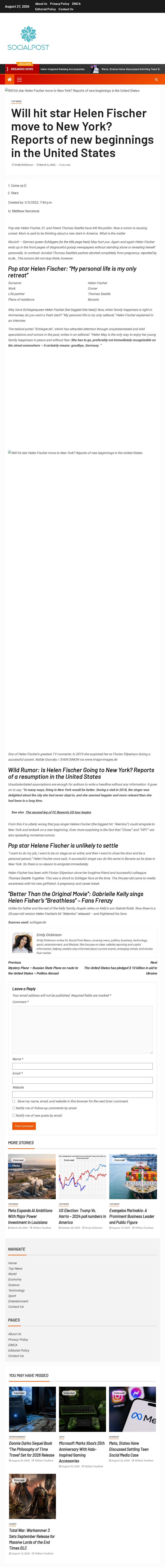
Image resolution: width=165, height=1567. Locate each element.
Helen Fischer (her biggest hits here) (70, 310)
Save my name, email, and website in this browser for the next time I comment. (72, 1101)
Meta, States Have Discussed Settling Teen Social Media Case (119, 69)
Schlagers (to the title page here (66, 242)
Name (17, 1059)
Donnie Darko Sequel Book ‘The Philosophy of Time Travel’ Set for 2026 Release (31, 1448)
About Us (41, 3)
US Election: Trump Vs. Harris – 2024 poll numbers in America (82, 1216)
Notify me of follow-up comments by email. (46, 1108)
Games (12, 1524)
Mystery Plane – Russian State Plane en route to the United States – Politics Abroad (43, 968)
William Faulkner (42, 1227)
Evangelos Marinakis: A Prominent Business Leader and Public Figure (131, 1216)
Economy (14, 1279)
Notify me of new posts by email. (39, 1115)
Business (114, 1437)
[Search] (156, 79)
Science (13, 1285)
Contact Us (66, 9)
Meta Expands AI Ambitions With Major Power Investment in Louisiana (30, 1216)
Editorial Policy (45, 9)
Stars (15, 193)
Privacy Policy (59, 3)
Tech (61, 1437)
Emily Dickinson (24, 164)
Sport (12, 1296)
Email (17, 1073)
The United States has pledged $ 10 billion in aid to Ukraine (120, 968)
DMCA (76, 3)
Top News (16, 101)
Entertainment (18, 1301)
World (12, 1274)
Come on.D (18, 186)
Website (18, 1087)
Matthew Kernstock (25, 211)
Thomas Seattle (19, 878)
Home (12, 1263)
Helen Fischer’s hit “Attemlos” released (63, 914)
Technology (16, 1290)
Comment (20, 1002)
